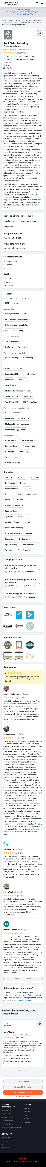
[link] (37, 3)
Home (4, 20)
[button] (40, 33)
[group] (23, 1040)
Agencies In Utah (11, 22)
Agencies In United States (33, 20)
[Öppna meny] (41, 3)
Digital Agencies (15, 20)
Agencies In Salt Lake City (29, 22)
